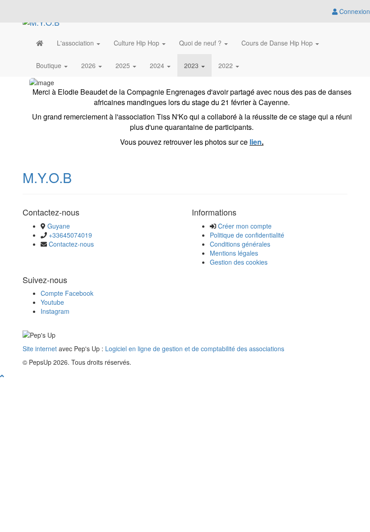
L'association (76, 42)
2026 (89, 65)
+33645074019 (70, 234)
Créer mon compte (245, 225)
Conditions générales (240, 243)
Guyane (58, 225)
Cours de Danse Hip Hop (277, 42)
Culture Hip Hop (137, 42)
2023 (192, 65)
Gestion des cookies (239, 261)
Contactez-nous (71, 243)
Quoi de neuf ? (201, 42)
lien (256, 142)
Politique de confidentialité (247, 234)
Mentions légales (234, 252)
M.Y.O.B (47, 177)
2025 (124, 65)
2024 (158, 65)
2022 (226, 65)
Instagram (55, 311)
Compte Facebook (67, 293)
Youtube (52, 302)
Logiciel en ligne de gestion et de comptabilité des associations (194, 348)
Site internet (40, 348)
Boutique (49, 65)
